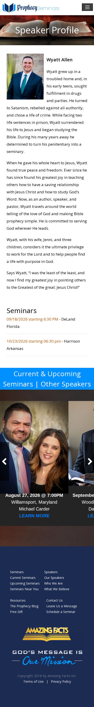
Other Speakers (66, 383)
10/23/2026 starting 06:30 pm (34, 341)
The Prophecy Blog (24, 606)
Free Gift (16, 612)
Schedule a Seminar (60, 612)
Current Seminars (23, 577)
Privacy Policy (61, 681)
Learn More (34, 515)
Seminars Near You (24, 589)
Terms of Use (33, 681)
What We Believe (56, 589)
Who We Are (53, 583)
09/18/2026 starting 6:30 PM (33, 319)
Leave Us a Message (61, 606)
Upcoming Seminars (25, 583)
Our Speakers (54, 577)
